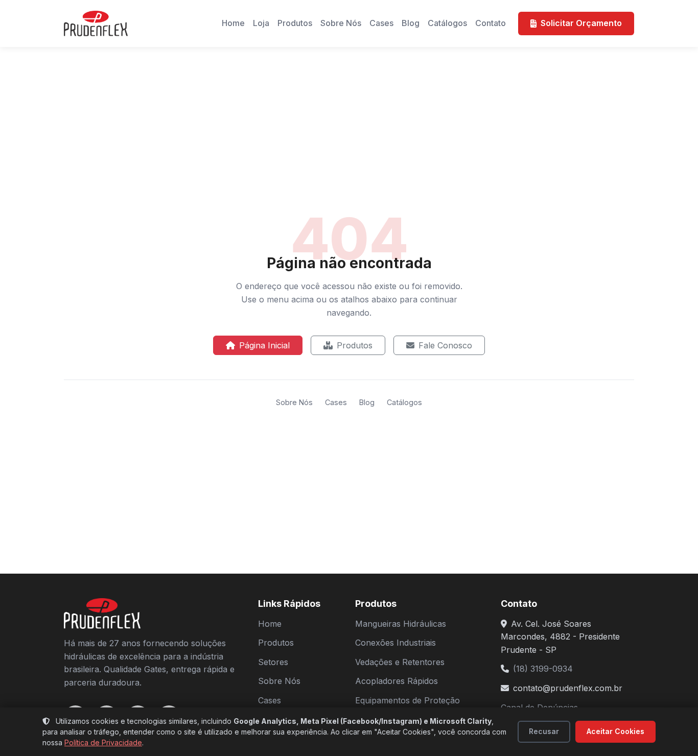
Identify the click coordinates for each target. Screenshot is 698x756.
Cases (381, 23)
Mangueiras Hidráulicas (400, 624)
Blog (411, 23)
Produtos (294, 23)
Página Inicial (264, 345)
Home (233, 23)
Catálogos (447, 23)
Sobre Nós (340, 23)
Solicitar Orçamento (581, 23)
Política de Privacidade (103, 742)
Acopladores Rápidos (396, 681)
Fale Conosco (445, 345)
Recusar (544, 731)
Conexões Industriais (395, 642)
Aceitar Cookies (615, 731)
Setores (273, 662)
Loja (261, 23)
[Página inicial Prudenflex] (96, 23)
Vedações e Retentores (400, 662)
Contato (490, 23)
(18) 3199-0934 (543, 669)
